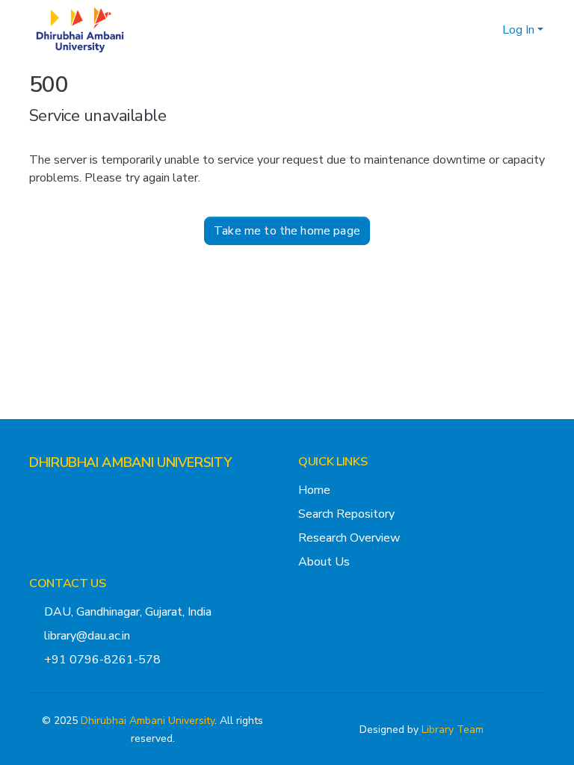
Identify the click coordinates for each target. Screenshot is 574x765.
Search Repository (346, 514)
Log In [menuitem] (518, 30)
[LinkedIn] (83, 492)
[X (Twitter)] (35, 492)
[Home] (80, 30)
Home (314, 490)
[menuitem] (488, 30)
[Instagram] (59, 492)
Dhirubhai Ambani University (148, 720)
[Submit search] (466, 30)
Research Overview (349, 538)
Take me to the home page (287, 231)
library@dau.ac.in (87, 636)
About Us (324, 562)
